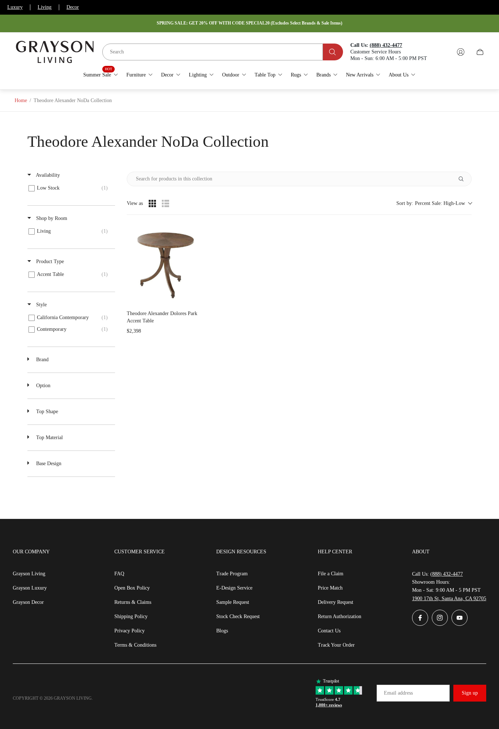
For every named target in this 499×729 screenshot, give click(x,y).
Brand (42, 359)
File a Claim (330, 573)
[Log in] (461, 52)
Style (41, 304)
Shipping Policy (131, 616)
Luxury (15, 7)
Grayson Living (29, 573)
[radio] (152, 203)
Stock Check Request (238, 616)
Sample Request (232, 602)
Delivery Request (335, 602)
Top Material (49, 437)
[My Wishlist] (443, 52)
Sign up (470, 693)
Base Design (48, 463)
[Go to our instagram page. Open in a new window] (440, 618)
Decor (72, 7)
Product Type (49, 261)
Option (42, 385)
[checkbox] (69, 188)
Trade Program (232, 573)
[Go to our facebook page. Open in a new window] (420, 618)
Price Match (330, 588)
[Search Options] (464, 179)
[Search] (333, 52)
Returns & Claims (132, 602)
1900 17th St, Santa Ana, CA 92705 (449, 598)
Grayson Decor (28, 602)
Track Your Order (336, 645)
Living (45, 7)
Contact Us (329, 630)
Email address (398, 693)
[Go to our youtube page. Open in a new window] (460, 618)
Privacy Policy (129, 630)
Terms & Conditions (135, 645)
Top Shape (46, 411)
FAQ (119, 573)
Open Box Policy (132, 588)
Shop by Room (51, 218)
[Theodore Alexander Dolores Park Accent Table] (165, 265)
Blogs (222, 630)
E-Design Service (234, 588)
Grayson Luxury (30, 588)
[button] (434, 203)
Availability (47, 175)
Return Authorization (339, 616)
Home (21, 100)
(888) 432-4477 (446, 574)
